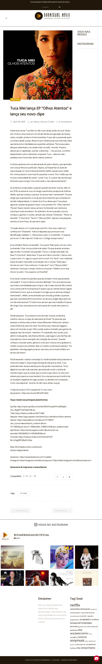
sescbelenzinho (79, 633)
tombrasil (73, 648)
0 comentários (65, 122)
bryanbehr (83, 616)
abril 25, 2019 (19, 122)
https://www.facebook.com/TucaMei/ (35, 457)
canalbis (73, 637)
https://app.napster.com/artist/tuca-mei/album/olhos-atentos (44, 416)
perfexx (72, 644)
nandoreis (74, 630)
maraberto (93, 609)
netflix (75, 605)
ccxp (90, 634)
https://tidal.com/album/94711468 (29, 413)
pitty (86, 641)
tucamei (23, 493)
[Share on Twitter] (27, 476)
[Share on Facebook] (24, 476)
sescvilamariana (74, 616)
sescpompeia (88, 647)
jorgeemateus (74, 620)
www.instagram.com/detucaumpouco (36, 460)
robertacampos (75, 613)
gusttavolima (82, 626)
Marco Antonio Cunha (44, 122)
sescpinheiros (91, 644)
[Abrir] (12, 557)
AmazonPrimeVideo (81, 623)
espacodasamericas (88, 613)
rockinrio (82, 637)
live (80, 630)
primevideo (74, 626)
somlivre (95, 619)
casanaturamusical (80, 608)
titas (79, 648)
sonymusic (77, 640)
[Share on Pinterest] (35, 476)
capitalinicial (92, 641)
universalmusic (80, 644)
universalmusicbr (92, 626)
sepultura (90, 616)
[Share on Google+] (31, 476)
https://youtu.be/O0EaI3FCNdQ (35, 393)
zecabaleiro (85, 619)
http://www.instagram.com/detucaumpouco (72, 460)
